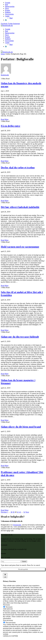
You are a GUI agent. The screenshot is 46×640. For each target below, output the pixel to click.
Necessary (9, 607)
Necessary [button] (6, 605)
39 (13, 512)
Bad (6, 4)
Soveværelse (9, 14)
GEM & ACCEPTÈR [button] (10, 636)
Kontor (7, 10)
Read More (4, 119)
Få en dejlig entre (10, 126)
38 (11, 512)
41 (18, 512)
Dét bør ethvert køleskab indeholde (20, 207)
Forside (7, 3)
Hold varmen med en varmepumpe (20, 246)
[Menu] (2, 50)
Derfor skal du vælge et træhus (18, 167)
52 (24, 512)
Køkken (8, 12)
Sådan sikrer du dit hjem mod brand (21, 426)
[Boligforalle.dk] (7, 25)
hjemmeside (17, 525)
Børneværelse (9, 6)
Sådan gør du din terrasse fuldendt (20, 336)
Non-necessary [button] (8, 620)
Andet (7, 16)
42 (20, 512)
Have (7, 8)
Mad (11, 18)
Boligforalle (5, 75)
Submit (24, 561)
